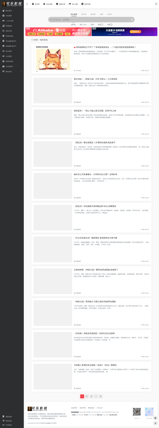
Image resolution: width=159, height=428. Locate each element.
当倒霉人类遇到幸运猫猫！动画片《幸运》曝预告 (95, 365)
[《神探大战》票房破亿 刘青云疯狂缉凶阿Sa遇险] (53, 313)
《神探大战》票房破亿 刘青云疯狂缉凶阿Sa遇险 (95, 301)
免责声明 (83, 408)
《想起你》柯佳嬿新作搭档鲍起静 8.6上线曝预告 (95, 206)
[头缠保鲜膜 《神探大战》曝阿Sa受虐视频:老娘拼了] (53, 281)
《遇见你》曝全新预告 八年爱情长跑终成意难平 (94, 142)
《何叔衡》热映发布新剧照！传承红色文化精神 (94, 333)
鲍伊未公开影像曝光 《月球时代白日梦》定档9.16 (95, 174)
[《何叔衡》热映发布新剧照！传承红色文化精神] (53, 345)
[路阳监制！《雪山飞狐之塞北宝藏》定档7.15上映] (53, 122)
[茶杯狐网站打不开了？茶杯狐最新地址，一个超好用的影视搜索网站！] (53, 59)
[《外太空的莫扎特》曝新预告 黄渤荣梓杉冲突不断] (53, 249)
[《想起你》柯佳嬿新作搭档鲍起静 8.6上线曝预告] (53, 218)
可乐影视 (41, 423)
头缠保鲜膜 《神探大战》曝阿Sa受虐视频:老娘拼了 (96, 270)
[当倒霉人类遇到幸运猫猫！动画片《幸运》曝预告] (53, 376)
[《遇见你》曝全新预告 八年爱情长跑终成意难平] (53, 154)
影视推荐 (78, 102)
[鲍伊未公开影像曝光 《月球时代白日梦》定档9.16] (53, 186)
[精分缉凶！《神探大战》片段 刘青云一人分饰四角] (53, 90)
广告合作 (99, 408)
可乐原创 (78, 70)
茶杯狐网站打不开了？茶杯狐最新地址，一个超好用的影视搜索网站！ (106, 47)
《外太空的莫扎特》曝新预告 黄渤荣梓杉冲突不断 (95, 238)
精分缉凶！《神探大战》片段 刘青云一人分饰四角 (95, 79)
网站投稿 (91, 408)
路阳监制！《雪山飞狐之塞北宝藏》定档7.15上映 (95, 111)
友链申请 (74, 408)
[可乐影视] (37, 410)
